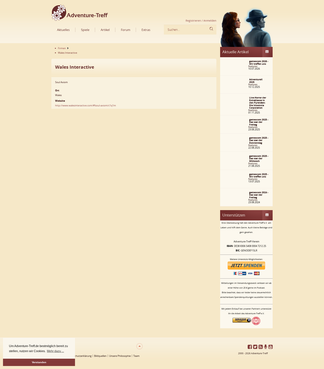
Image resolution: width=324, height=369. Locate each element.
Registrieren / (194, 20)
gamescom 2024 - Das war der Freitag (258, 195)
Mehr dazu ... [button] (55, 351)
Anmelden (209, 20)
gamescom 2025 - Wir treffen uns (258, 175)
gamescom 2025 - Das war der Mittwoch (258, 158)
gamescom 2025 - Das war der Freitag (258, 122)
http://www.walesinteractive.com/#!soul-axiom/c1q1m (85, 105)
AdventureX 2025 (255, 81)
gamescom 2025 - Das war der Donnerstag (258, 140)
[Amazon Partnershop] (241, 324)
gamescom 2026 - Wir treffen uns (258, 62)
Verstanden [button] (39, 362)
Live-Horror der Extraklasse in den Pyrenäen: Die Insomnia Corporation (257, 102)
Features (252, 66)
